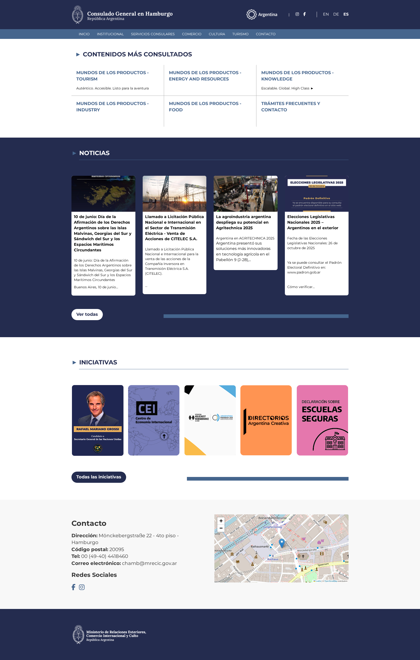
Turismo (240, 34)
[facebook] (304, 14)
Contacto (266, 34)
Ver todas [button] (87, 314)
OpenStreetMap (330, 581)
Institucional (110, 34)
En (326, 14)
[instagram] (297, 14)
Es (346, 14)
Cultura (217, 34)
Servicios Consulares (153, 34)
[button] (282, 543)
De (336, 14)
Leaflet (318, 581)
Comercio (191, 34)
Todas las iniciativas (98, 477)
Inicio (84, 34)
